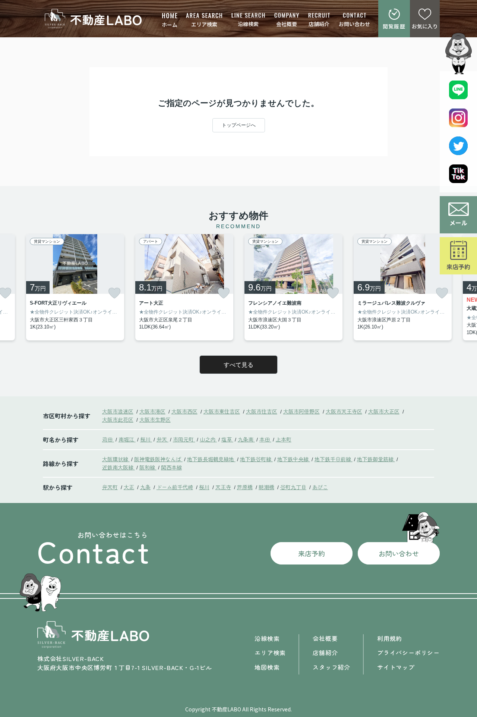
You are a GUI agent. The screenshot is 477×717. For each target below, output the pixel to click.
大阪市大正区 (383, 411)
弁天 (162, 439)
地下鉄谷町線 (256, 459)
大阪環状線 (116, 459)
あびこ (320, 487)
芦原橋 (245, 487)
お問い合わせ (354, 24)
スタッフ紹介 (331, 667)
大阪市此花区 (117, 419)
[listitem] (75, 287)
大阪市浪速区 (117, 411)
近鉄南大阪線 (118, 467)
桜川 (146, 439)
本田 (265, 439)
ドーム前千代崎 (175, 487)
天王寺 (223, 487)
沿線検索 (248, 24)
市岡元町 (184, 439)
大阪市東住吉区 (221, 411)
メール (458, 222)
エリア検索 (204, 24)
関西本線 (171, 467)
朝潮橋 (266, 487)
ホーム (169, 24)
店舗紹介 (319, 24)
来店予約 (458, 266)
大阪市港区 (152, 411)
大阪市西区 (184, 411)
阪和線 (148, 467)
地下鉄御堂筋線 (376, 459)
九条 (145, 487)
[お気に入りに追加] (114, 293)
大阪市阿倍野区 (301, 411)
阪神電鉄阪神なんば (158, 459)
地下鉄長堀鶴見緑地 (211, 459)
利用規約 (389, 638)
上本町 (283, 439)
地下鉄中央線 (293, 459)
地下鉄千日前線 (334, 459)
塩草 (227, 439)
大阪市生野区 (155, 419)
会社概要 (286, 24)
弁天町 (110, 487)
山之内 (208, 439)
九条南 (246, 439)
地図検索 (267, 667)
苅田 (108, 439)
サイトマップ (396, 667)
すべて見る (238, 365)
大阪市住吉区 (261, 411)
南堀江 (127, 439)
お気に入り (425, 26)
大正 (129, 487)
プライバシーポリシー (408, 652)
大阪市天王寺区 (344, 411)
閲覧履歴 (394, 26)
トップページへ (239, 125)
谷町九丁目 (293, 487)
